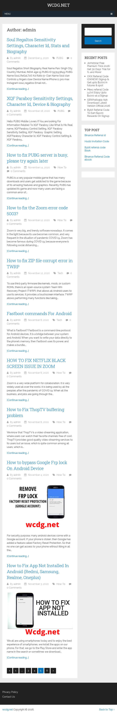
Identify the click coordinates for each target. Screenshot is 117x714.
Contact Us (8, 696)
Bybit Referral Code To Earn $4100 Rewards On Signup (98, 112)
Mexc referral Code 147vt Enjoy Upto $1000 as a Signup (97, 92)
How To (62, 167)
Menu (8, 14)
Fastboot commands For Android (39, 313)
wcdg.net (58, 5)
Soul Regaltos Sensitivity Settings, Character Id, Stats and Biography (38, 45)
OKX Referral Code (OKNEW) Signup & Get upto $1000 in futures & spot (98, 81)
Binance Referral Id (95, 135)
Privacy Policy (10, 692)
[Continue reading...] (18, 88)
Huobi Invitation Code (97, 141)
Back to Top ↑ (107, 709)
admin (17, 58)
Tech (60, 273)
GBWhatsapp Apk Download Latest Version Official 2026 (98, 102)
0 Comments (14, 114)
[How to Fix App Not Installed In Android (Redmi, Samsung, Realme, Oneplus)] (40, 614)
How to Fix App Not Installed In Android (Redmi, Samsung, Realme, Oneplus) (38, 571)
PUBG (59, 58)
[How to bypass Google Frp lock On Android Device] (40, 507)
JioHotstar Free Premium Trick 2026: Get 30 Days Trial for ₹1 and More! (98, 68)
